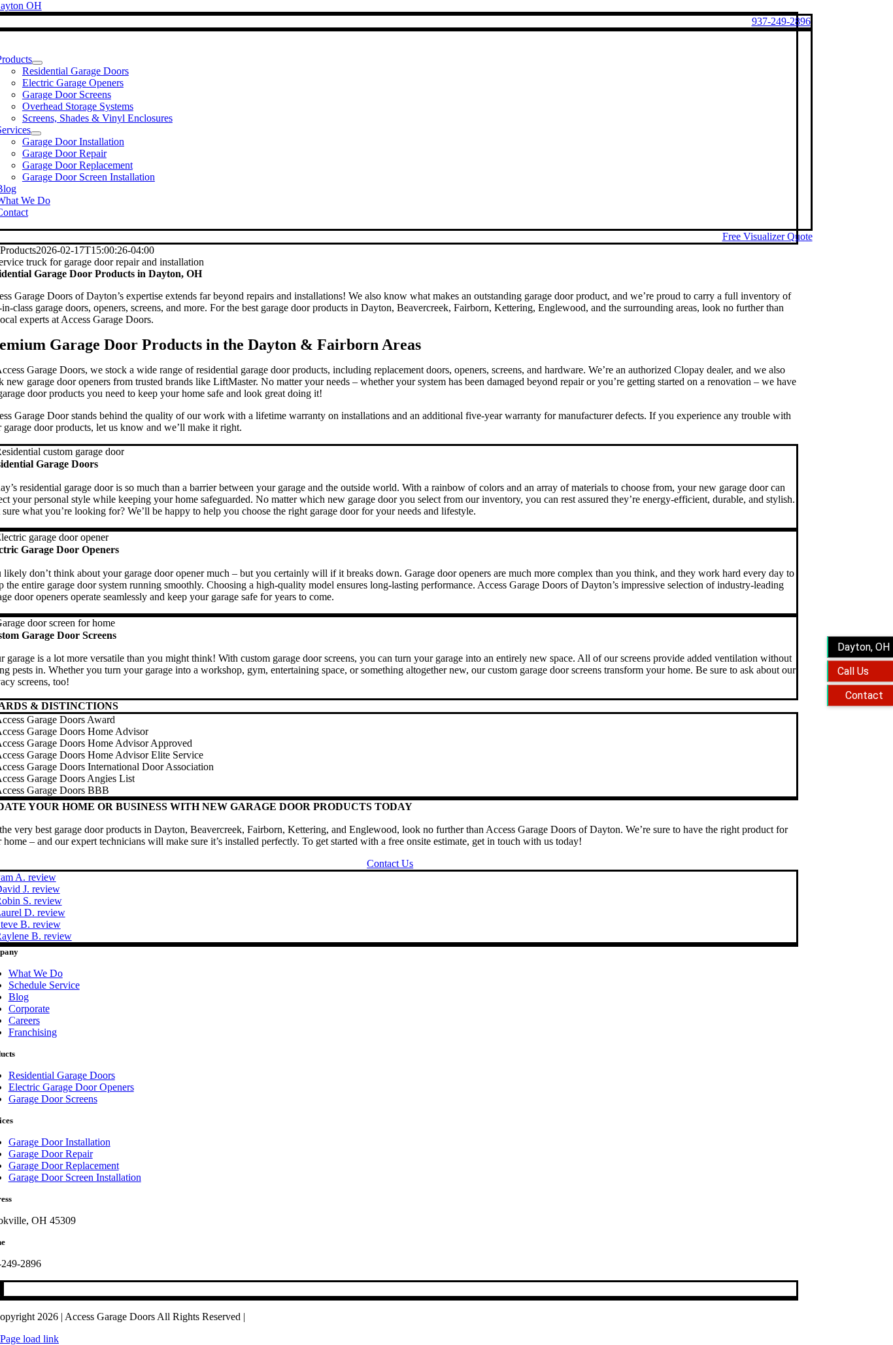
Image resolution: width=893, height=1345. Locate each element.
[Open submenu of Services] (36, 133)
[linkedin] (2, 1288)
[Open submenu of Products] (37, 63)
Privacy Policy (278, 1316)
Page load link (29, 1338)
